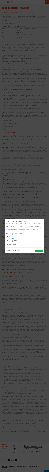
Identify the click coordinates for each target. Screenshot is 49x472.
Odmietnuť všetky (9, 250)
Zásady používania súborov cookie (32, 229)
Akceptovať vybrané (16, 250)
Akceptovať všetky (38, 250)
